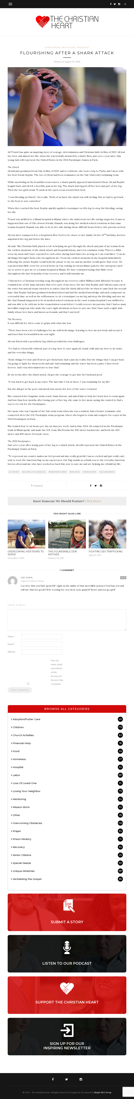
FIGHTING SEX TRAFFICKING (106, 551)
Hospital (67, 767)
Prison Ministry (67, 839)
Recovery (83, 47)
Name (11, 636)
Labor (67, 775)
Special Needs (67, 863)
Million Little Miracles (34, 472)
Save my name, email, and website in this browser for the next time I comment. (57, 672)
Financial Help (67, 743)
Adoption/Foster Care (67, 719)
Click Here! (93, 501)
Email (11, 644)
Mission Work (67, 807)
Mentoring (67, 799)
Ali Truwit (14, 472)
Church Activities (67, 735)
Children (67, 727)
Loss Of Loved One (67, 783)
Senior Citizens (67, 855)
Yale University (107, 472)
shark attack (89, 472)
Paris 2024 (75, 472)
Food (67, 751)
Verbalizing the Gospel (67, 879)
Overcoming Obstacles (60, 47)
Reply (123, 577)
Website (11, 651)
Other (67, 815)
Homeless (67, 759)
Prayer (67, 831)
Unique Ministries (67, 871)
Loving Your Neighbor (67, 791)
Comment (37, 485)
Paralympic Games (58, 472)
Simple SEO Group (102, 1092)
